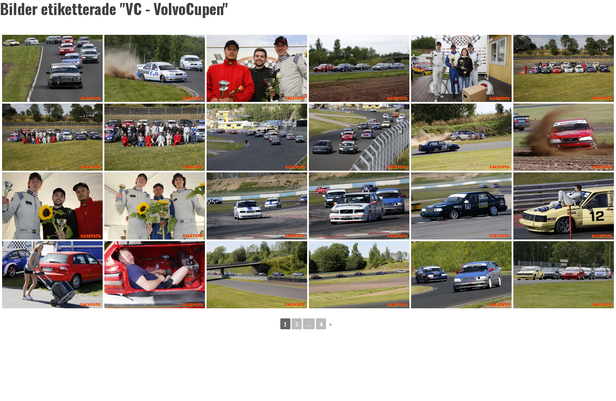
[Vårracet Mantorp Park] (257, 206)
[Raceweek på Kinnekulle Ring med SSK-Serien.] (563, 68)
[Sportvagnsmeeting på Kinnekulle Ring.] (52, 274)
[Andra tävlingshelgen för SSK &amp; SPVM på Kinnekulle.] (52, 68)
